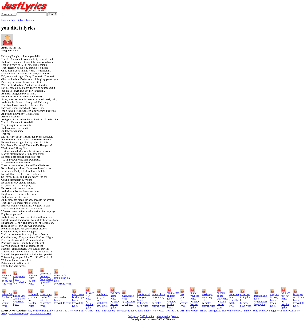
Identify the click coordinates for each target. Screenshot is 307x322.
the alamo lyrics (234, 296)
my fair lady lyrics (7, 282)
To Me (169, 310)
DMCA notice (147, 316)
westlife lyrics (64, 283)
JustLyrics (133, 316)
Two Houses (157, 310)
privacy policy (163, 316)
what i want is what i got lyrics (78, 297)
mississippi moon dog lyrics (207, 297)
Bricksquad (123, 310)
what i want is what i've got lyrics (46, 297)
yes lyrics (21, 282)
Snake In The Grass (63, 310)
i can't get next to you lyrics (298, 297)
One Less (179, 310)
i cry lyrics (182, 296)
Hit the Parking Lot (210, 310)
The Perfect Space (18, 313)
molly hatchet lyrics (114, 304)
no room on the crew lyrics (222, 296)
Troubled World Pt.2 (232, 310)
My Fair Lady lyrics (21, 20)
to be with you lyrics (33, 296)
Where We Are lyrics (7, 296)
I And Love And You (40, 313)
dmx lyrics (32, 282)
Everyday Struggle (268, 310)
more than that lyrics (245, 296)
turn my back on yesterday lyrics (158, 297)
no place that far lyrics (285, 296)
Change (283, 310)
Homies (79, 310)
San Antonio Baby (140, 310)
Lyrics (4, 20)
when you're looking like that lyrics (62, 278)
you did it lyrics (6, 276)
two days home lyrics (115, 296)
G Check (89, 310)
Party (246, 310)
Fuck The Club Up (105, 310)
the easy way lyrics (90, 296)
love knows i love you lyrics (143, 297)
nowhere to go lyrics (102, 296)
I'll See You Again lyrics (19, 297)
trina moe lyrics (33, 276)
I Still (254, 310)
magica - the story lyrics (274, 297)
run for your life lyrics (194, 296)
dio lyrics (273, 304)
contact (175, 316)
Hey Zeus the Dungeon (39, 310)
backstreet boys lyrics (102, 304)
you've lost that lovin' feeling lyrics (46, 276)
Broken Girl (192, 310)
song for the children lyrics (173, 296)
